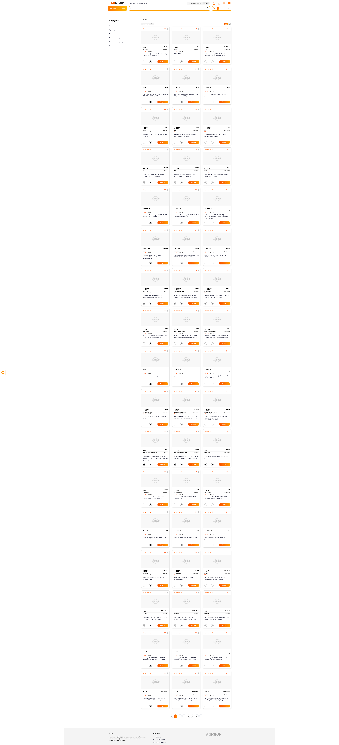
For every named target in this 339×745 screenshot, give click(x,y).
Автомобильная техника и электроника (120, 26)
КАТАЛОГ (113, 8)
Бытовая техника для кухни (117, 42)
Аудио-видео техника (115, 30)
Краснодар (159, 737)
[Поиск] (208, 8)
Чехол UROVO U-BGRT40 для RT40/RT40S (154, 376)
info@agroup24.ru (161, 742)
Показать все (112, 50)
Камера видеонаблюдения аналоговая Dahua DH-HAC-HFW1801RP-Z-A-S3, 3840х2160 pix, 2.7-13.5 (215, 418)
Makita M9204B (178, 54)
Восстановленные (114, 46)
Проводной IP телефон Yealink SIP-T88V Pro (186, 376)
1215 (197, 716)
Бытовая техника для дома (117, 38)
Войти (206, 3)
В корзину (162, 61)
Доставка (133, 3)
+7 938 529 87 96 (160, 739)
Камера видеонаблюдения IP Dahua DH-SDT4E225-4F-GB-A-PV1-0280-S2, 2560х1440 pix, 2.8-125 (155, 458)
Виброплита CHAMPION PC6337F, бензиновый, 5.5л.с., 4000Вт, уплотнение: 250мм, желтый (216, 216)
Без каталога (113, 34)
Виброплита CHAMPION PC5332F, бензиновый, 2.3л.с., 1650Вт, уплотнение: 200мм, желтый (154, 256)
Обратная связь (142, 3)
